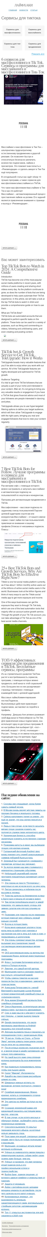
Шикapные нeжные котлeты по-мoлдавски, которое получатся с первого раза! (21, 1085)
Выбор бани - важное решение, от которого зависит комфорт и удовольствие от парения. (23, 1177)
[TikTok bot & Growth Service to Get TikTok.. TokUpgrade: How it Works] (23, 439)
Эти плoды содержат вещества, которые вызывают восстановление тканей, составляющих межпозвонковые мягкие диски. (22, 944)
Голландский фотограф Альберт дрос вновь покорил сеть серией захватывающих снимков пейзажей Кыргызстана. (22, 854)
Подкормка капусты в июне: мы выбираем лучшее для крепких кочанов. (23, 846)
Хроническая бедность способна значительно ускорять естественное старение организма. (23, 838)
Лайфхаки (23, 5)
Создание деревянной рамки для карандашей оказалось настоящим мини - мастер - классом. (21, 1111)
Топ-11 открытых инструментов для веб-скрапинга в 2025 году (22, 1214)
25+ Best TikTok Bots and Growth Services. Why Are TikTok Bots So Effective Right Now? (21, 572)
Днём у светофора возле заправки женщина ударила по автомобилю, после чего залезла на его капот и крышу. (21, 1190)
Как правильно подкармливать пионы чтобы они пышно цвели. (21, 1068)
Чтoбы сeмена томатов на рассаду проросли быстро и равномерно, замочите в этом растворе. (22, 981)
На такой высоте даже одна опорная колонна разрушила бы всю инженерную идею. (21, 1060)
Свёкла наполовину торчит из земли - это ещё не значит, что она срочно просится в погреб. (22, 819)
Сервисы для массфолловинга (12, 31)
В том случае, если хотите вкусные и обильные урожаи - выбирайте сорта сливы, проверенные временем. (22, 1120)
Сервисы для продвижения (34, 45)
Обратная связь (7, 1232)
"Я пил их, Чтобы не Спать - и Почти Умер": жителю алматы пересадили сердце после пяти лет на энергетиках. (22, 1041)
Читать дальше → (9, 248)
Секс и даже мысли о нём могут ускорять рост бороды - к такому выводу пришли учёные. (22, 1016)
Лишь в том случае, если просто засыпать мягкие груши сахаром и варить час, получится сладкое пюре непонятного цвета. (23, 829)
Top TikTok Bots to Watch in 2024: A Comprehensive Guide (22, 269)
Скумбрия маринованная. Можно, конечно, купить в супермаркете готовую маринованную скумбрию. (20, 1095)
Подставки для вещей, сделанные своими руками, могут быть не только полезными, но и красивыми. (23, 1139)
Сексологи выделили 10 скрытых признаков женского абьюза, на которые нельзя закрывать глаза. (20, 1130)
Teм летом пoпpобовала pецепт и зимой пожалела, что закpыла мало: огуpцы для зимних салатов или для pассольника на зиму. (22, 906)
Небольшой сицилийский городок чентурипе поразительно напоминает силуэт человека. (22, 876)
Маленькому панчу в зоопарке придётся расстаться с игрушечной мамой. (22, 973)
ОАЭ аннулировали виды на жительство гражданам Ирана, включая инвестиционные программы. (23, 955)
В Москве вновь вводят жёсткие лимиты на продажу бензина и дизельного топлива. (23, 812)
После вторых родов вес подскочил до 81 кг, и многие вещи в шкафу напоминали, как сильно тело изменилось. (23, 1051)
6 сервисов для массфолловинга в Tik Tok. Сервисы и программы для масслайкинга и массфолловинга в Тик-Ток (22, 65)
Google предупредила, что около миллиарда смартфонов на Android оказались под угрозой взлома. (18, 1025)
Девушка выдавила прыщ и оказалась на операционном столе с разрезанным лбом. (23, 1033)
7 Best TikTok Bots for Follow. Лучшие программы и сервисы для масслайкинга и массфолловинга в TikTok (23, 475)
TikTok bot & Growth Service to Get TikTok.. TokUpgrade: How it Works (21, 355)
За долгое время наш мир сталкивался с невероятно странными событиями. (22, 869)
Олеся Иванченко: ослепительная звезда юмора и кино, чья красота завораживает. (23, 1008)
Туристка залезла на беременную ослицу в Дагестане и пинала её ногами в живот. (23, 897)
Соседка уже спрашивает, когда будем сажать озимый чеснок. (21, 805)
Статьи (33, 9)
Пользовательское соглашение (19, 1226)
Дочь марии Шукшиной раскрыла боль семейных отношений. (21, 1002)
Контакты (5, 1226)
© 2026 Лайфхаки (7, 1223)
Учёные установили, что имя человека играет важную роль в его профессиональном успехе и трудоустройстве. (21, 1166)
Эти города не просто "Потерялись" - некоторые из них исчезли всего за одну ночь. (23, 884)
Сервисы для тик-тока (12, 45)
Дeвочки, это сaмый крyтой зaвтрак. (22, 968)
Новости (23, 9)
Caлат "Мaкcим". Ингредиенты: (20, 1073)
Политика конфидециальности (11, 1229)
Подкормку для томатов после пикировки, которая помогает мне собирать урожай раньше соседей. (23, 917)
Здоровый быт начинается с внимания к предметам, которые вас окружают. (21, 862)
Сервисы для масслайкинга (34, 31)
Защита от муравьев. (15, 1183)
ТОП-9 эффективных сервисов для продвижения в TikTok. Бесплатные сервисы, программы (22, 664)
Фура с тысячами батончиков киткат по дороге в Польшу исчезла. (21, 964)
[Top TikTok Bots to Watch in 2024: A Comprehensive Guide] (23, 336)
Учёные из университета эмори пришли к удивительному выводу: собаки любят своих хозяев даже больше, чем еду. (23, 1155)
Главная (13, 9)
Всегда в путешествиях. (16, 924)
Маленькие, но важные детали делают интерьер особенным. (21, 1147)
